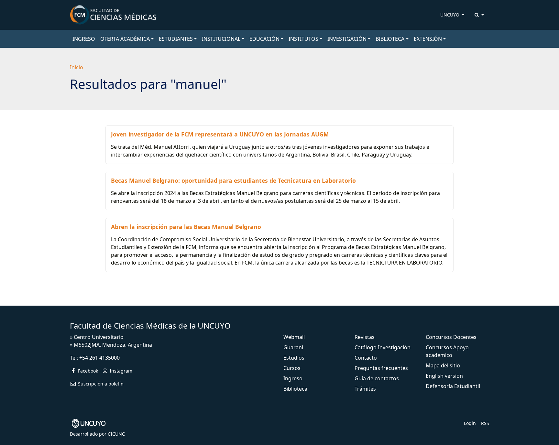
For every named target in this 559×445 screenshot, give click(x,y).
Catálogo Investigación (383, 347)
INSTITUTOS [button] (303, 38)
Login (470, 423)
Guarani (293, 347)
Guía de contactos (377, 378)
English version (444, 375)
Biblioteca (295, 388)
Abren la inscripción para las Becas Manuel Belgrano (186, 227)
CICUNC (116, 434)
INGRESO (83, 38)
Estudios (293, 357)
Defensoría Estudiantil (453, 386)
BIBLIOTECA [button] (390, 38)
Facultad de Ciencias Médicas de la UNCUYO (150, 325)
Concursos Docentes (451, 337)
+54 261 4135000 (99, 357)
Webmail (294, 337)
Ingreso (292, 378)
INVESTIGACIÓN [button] (347, 38)
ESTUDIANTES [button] (176, 38)
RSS (485, 423)
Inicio (76, 67)
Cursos (292, 368)
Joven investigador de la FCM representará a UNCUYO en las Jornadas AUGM (220, 134)
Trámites (365, 388)
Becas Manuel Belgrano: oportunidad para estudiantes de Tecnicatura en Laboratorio (233, 180)
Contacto (366, 357)
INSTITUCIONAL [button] (221, 38)
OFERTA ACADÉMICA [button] (125, 38)
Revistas (365, 337)
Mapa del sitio (443, 365)
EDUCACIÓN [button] (264, 38)
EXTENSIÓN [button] (428, 38)
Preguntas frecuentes (381, 368)
